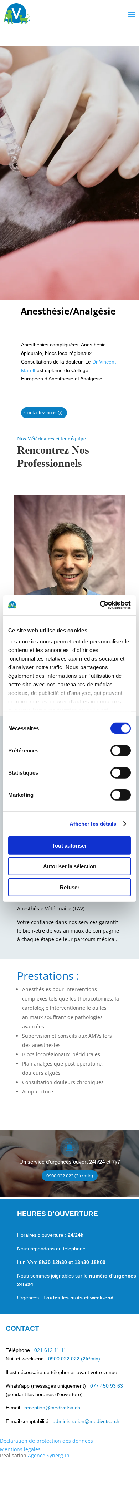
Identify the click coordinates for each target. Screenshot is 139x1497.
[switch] (120, 750)
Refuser (69, 887)
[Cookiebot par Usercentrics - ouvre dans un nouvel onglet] (100, 605)
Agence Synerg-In (49, 1455)
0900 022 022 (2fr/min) (69, 1175)
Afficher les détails (93, 824)
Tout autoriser (69, 845)
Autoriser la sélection (69, 866)
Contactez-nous (40, 412)
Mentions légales (20, 1449)
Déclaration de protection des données (46, 1440)
